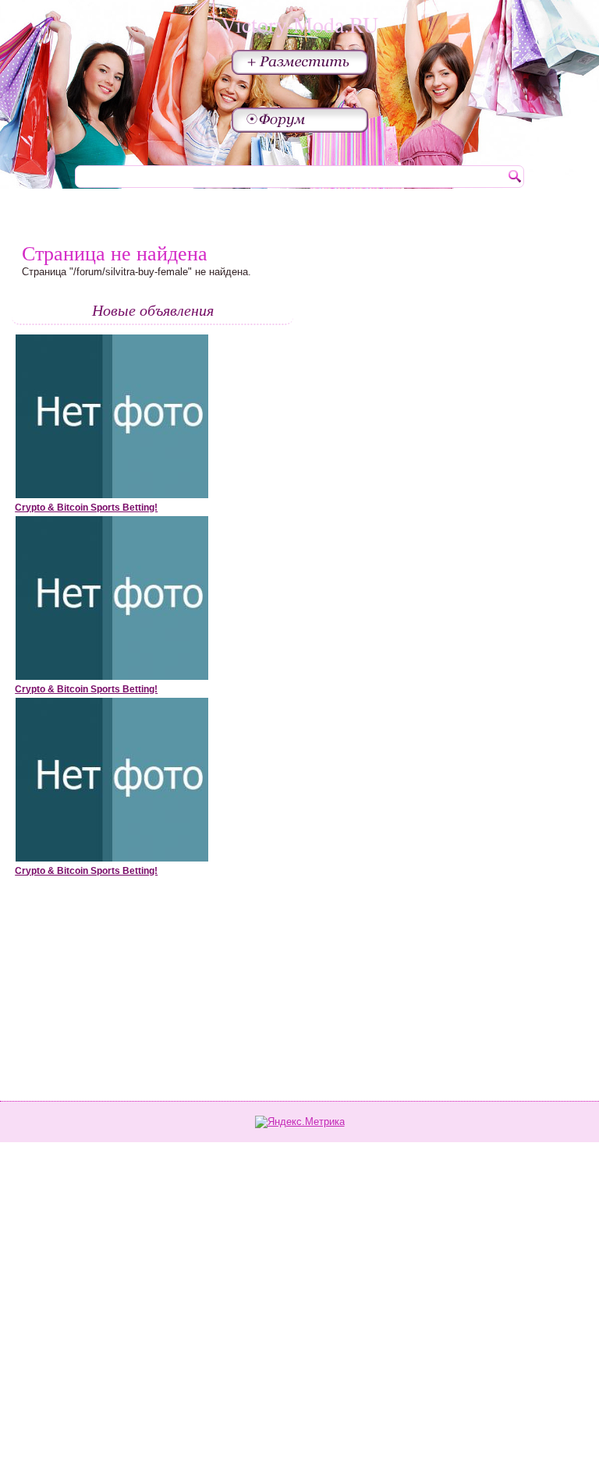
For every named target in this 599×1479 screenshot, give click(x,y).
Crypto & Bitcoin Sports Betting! (86, 507)
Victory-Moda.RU (299, 24)
